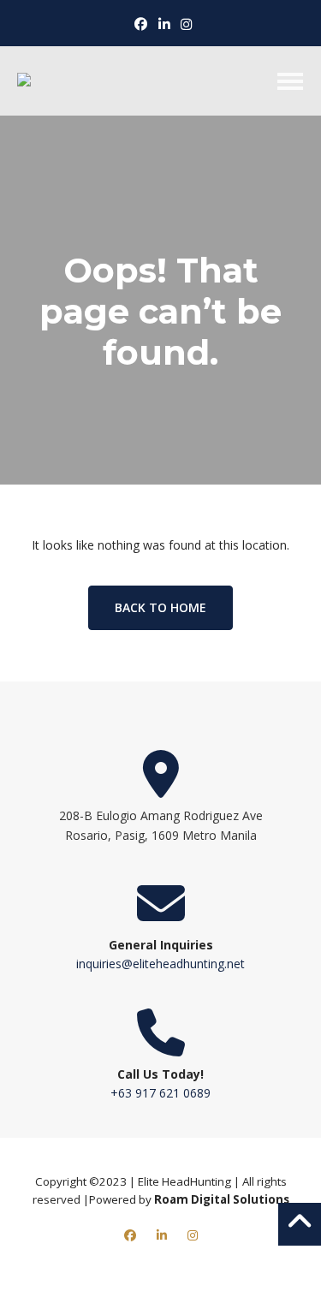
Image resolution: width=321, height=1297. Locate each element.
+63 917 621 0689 (160, 1093)
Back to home (160, 607)
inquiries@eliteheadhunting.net (160, 963)
